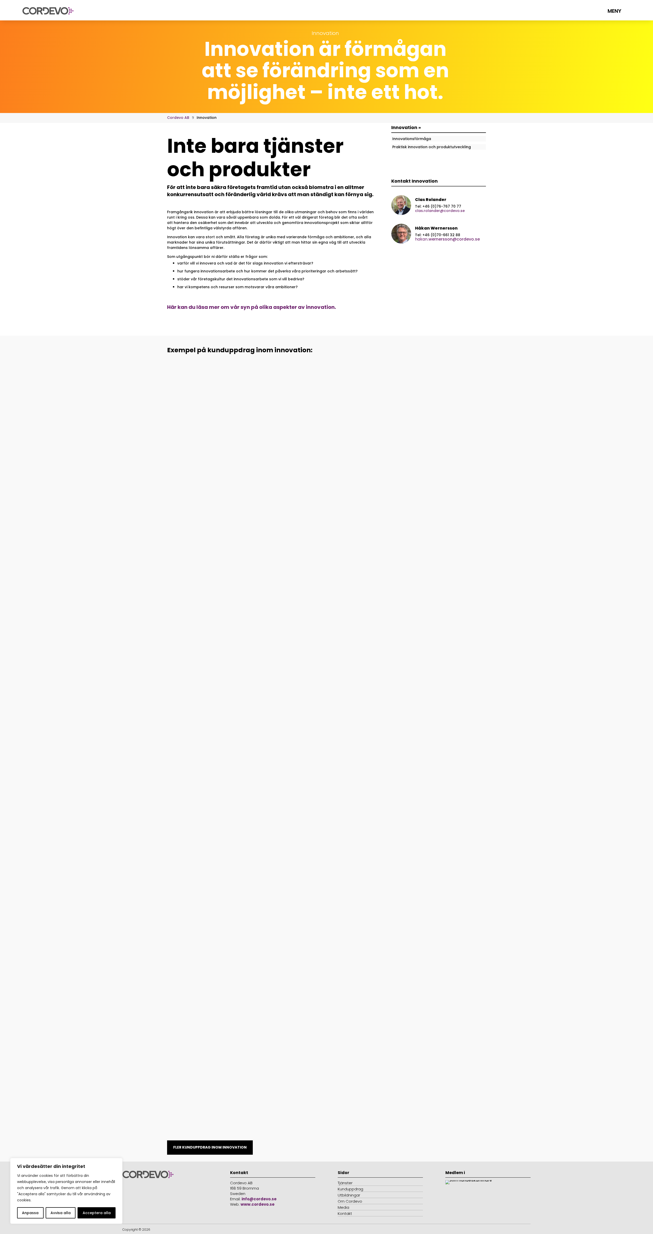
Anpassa (30, 1212)
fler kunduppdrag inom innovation (210, 1147)
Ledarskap (203, 578)
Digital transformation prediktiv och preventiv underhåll (238, 636)
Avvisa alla (61, 1212)
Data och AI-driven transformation (213, 896)
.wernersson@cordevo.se (447, 239)
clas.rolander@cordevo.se (440, 210)
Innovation (182, 578)
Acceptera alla (97, 1212)
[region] (66, 1191)
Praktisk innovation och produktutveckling (431, 146)
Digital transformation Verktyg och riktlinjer (223, 571)
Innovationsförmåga (411, 138)
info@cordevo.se (259, 1199)
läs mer (183, 597)
